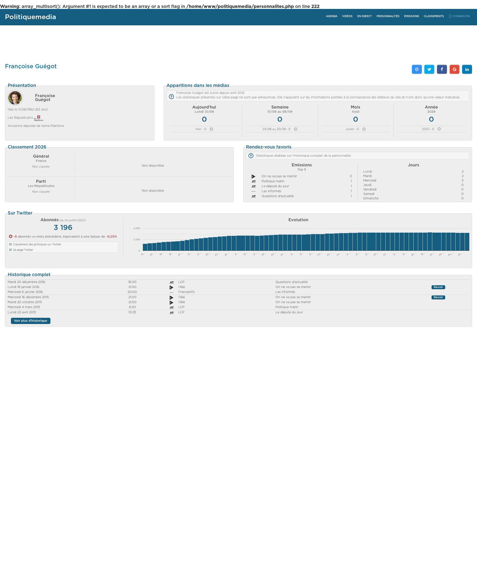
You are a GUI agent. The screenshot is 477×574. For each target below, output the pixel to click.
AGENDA (331, 16)
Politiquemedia (30, 17)
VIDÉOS (347, 16)
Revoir (438, 287)
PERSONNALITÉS (388, 16)
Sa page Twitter (23, 250)
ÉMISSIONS (411, 16)
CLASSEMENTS (434, 16)
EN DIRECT (364, 16)
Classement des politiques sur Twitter (37, 244)
